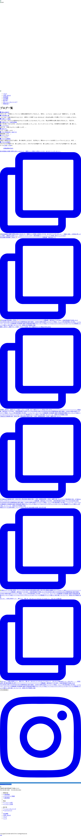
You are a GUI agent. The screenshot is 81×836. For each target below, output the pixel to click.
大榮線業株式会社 (8, 148)
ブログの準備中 (5, 142)
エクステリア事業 (9, 796)
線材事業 (7, 794)
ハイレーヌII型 (8, 804)
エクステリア (8, 810)
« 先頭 (5, 145)
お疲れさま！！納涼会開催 (9, 122)
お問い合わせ (7, 95)
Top (1, 835)
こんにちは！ (5, 125)
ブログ (5, 93)
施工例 (5, 100)
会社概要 (5, 98)
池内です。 (4, 129)
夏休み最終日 (5, 112)
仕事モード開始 (5, 119)
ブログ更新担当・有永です (9, 132)
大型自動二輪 (5, 115)
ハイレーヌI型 (8, 802)
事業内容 (6, 103)
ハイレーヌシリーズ (10, 809)
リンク (5, 818)
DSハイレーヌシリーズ (10, 102)
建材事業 (7, 798)
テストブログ (5, 135)
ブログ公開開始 (5, 138)
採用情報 (5, 97)
